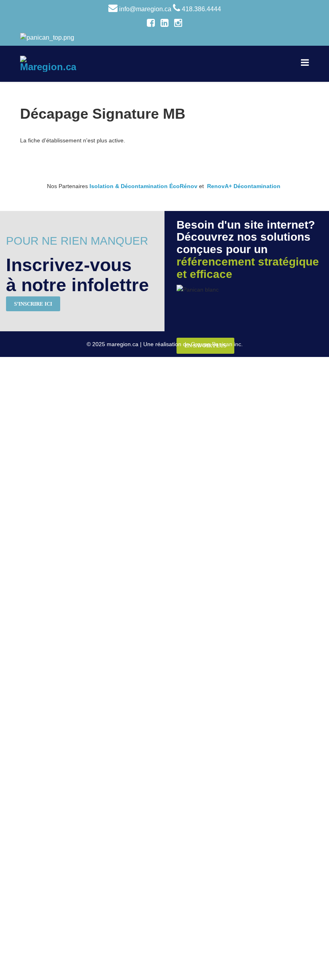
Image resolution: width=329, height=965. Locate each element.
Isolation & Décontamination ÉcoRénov (143, 186)
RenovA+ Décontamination (243, 186)
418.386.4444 (201, 9)
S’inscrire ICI (33, 304)
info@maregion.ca (145, 9)
